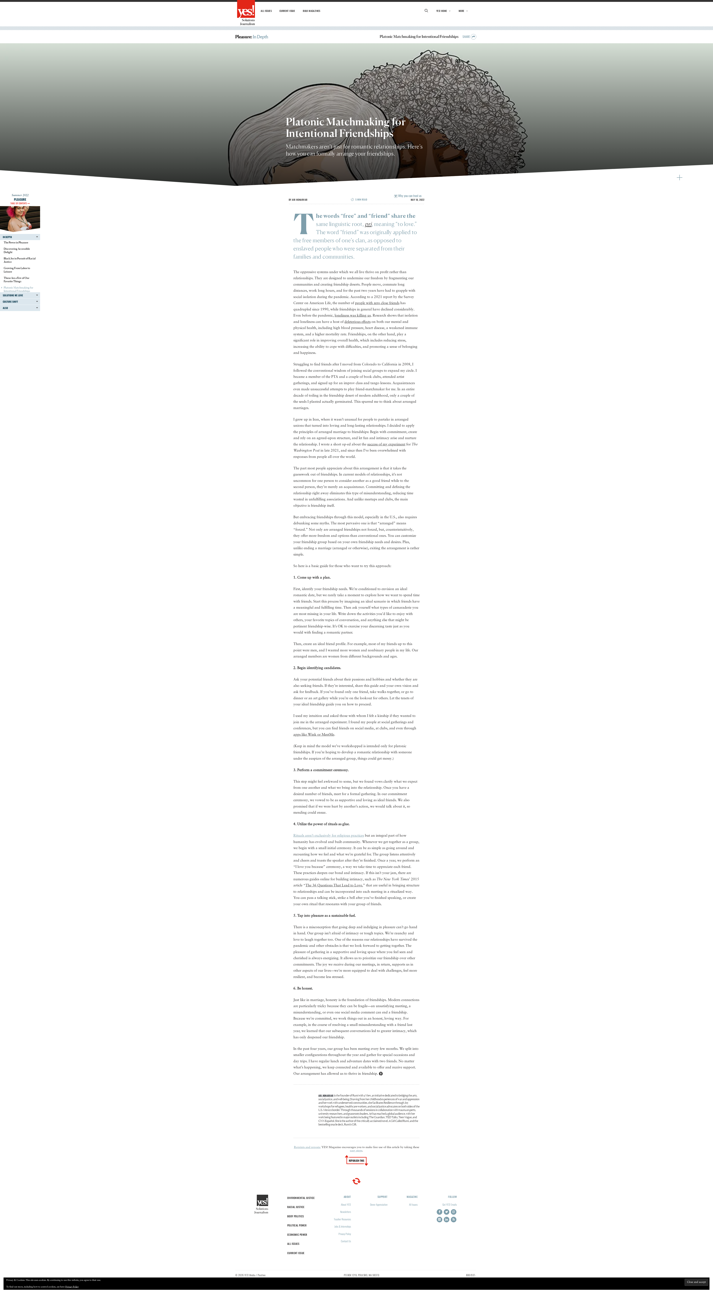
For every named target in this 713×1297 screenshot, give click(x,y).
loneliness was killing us (353, 315)
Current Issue (287, 11)
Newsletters (345, 1212)
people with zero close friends (377, 303)
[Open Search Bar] (426, 11)
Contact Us (346, 1241)
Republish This (356, 1160)
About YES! (346, 1204)
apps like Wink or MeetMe (313, 734)
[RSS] (453, 1219)
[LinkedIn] (446, 1219)
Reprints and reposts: (307, 1147)
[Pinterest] (439, 1219)
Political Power (297, 1225)
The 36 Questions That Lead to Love (333, 885)
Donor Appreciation (379, 1204)
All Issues (266, 11)
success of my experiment (386, 444)
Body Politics (295, 1216)
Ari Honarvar (299, 199)
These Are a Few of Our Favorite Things (16, 279)
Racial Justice (296, 1207)
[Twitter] (446, 1212)
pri (368, 224)
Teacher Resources (342, 1219)
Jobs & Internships (342, 1226)
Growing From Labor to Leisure (17, 269)
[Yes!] (246, 12)
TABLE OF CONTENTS (18, 203)
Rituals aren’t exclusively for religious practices (328, 835)
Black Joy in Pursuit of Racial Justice (20, 260)
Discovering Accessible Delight (17, 250)
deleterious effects (357, 322)
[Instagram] (453, 1212)
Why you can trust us (409, 195)
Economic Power (297, 1234)
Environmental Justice (301, 1198)
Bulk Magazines (311, 11)
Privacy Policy (344, 1234)
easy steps (356, 1150)
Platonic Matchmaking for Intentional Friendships (18, 289)
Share (467, 36)
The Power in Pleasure (16, 242)
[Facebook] (439, 1212)
